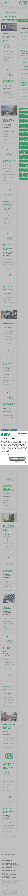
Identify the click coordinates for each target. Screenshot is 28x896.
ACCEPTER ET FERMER (17, 458)
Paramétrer (17, 462)
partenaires (18, 441)
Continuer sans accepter (21, 433)
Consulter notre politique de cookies (9, 454)
